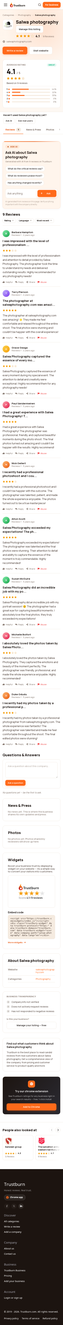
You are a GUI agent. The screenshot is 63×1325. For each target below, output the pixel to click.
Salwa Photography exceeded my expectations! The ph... (27, 529)
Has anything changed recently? (25, 182)
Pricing (8, 1275)
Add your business (14, 1281)
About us (9, 1248)
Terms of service (30, 1318)
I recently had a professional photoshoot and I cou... (23, 474)
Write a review (12, 1226)
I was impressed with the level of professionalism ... (26, 243)
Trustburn (14, 1184)
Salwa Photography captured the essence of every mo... (26, 358)
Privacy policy (11, 1318)
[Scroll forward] (57, 1129)
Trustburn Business (14, 1270)
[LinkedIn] (21, 1206)
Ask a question (15, 782)
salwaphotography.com (45, 971)
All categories (11, 1221)
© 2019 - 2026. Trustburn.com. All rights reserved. (31, 1311)
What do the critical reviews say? (25, 168)
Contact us (10, 1253)
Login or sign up (13, 1297)
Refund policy (50, 1318)
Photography (24, 15)
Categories (8, 15)
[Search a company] (39, 5)
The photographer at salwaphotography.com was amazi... (29, 303)
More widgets (15, 942)
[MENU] (5, 5)
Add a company (12, 1231)
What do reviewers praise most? (25, 175)
